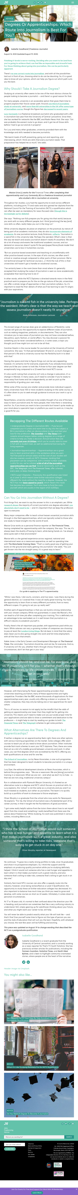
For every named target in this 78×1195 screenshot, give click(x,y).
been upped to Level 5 (33, 482)
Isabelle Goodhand (19, 49)
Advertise (31, 1144)
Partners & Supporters (34, 1148)
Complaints (31, 1156)
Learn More (37, 1193)
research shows (11, 505)
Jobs (6, 1128)
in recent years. (61, 109)
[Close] (76, 1189)
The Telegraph (29, 723)
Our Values (31, 1154)
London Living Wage (30, 631)
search (69, 1137)
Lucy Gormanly (11, 114)
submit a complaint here (66, 1159)
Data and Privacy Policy (35, 1146)
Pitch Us (30, 1152)
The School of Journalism (15, 759)
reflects (56, 234)
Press (29, 1150)
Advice (9, 18)
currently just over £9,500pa (23, 441)
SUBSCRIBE (10, 1149)
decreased (49, 109)
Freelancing (8, 1130)
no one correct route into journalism (27, 73)
